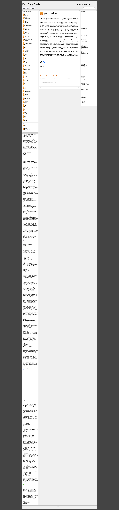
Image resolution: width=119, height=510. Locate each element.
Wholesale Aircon (84, 46)
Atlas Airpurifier (25, 153)
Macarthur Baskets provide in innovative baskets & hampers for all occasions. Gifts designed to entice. (30, 333)
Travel (25, 112)
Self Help (25, 102)
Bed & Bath (26, 22)
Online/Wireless (27, 88)
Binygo (24, 170)
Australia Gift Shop (26, 154)
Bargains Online (84, 41)
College (25, 32)
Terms (27, 8)
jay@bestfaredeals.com (48, 82)
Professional (26, 101)
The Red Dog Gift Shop (27, 475)
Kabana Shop (83, 79)
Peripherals (26, 94)
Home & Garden (27, 68)
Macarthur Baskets (26, 330)
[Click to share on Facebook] (44, 62)
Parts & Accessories (27, 91)
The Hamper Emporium (27, 473)
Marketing (26, 80)
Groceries (26, 62)
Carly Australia (83, 51)
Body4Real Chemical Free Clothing (29, 252)
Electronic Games (27, 44)
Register (25, 125)
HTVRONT (83, 96)
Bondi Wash (83, 102)
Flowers (25, 48)
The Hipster (25, 474)
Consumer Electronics (28, 39)
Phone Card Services (27, 98)
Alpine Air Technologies (27, 152)
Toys (25, 110)
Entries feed (26, 128)
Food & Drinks (26, 50)
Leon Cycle (83, 66)
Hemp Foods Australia (27, 256)
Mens (25, 83)
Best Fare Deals (31, 4)
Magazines (26, 77)
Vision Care (26, 116)
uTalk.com (25, 503)
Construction (26, 37)
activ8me (82, 29)
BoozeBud (83, 76)
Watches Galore (84, 83)
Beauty (25, 21)
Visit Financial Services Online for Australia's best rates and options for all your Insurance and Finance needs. (29, 249)
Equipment (26, 46)
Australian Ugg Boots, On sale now (29, 161)
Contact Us (32, 8)
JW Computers (83, 39)
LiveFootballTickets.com (27, 327)
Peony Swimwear (84, 38)
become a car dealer (26, 169)
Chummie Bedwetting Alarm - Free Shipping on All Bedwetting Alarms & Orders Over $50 (30, 193)
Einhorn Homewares (26, 213)
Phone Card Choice (26, 409)
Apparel (25, 13)
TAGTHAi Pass (83, 52)
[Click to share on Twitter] (41, 62)
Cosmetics (26, 40)
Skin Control (83, 94)
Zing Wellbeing (83, 97)
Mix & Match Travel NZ (85, 42)
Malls (25, 79)
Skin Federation (26, 449)
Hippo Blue (25, 258)
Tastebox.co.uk (25, 463)
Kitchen (25, 73)
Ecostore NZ (83, 64)
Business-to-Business (28, 25)
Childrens (26, 28)
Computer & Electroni (27, 33)
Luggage (25, 76)
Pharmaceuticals (27, 97)
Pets (25, 95)
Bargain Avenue (84, 45)
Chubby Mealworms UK (27, 191)
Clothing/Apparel (27, 29)
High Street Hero (26, 257)
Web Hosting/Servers (27, 117)
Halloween (26, 64)
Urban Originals (26, 501)
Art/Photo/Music (27, 15)
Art (24, 14)
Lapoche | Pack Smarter (85, 84)
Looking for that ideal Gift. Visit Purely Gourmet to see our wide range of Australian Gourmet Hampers (30, 416)
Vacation (25, 113)
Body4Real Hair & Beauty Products (29, 173)
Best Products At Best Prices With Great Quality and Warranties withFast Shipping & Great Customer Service (30, 471)
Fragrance (26, 51)
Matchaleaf (25, 345)
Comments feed (27, 129)
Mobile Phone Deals (50, 13)
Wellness (25, 119)
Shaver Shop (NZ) (84, 35)
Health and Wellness (27, 65)
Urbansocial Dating (26, 502)
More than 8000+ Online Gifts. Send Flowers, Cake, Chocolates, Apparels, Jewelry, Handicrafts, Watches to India (29, 461)
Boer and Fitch (25, 174)
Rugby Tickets (25, 328)
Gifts (25, 57)
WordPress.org (26, 131)
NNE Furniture (25, 400)
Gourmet (25, 59)
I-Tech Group (25, 271)
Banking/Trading (27, 18)
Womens (25, 120)
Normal (82, 77)
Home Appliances (27, 69)
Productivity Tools (27, 99)
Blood (82, 67)
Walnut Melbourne (84, 28)
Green (25, 61)
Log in (25, 126)
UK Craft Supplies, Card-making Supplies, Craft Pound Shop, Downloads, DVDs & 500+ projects (30, 411)
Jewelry (25, 72)
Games (25, 54)
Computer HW (26, 35)
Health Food (26, 66)
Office (25, 87)
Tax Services (26, 106)
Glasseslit (24, 253)
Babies (25, 17)
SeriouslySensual (26, 431)
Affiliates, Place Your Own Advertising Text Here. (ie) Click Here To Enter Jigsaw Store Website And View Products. (30, 276)
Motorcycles (26, 84)
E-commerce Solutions (28, 43)
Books (25, 24)
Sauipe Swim (25, 428)
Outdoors (25, 90)
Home (24, 8)
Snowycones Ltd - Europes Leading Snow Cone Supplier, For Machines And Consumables (30, 452)
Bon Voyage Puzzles (26, 424)
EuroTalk (24, 245)
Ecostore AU (83, 63)
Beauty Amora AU (84, 65)
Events (25, 47)
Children (25, 26)
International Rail (26, 270)
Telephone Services (27, 108)
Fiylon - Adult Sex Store (27, 251)
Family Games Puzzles (27, 423)
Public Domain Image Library (28, 413)
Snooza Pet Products (84, 53)
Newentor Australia (84, 47)
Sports (25, 105)
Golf (25, 58)
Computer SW (26, 36)
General (46, 14)
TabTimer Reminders (26, 459)
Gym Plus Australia (84, 48)
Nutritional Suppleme (27, 86)
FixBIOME (83, 101)
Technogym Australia (84, 89)
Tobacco (25, 109)
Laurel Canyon (25, 278)
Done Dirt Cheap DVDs (27, 205)
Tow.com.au (25, 486)
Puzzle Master (25, 425)
